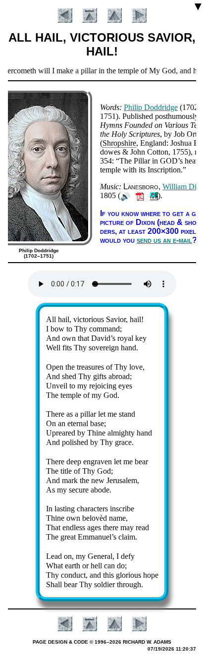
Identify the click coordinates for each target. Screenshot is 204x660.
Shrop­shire (119, 143)
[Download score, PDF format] (140, 195)
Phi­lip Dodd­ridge (151, 107)
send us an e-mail (164, 240)
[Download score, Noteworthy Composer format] (154, 195)
